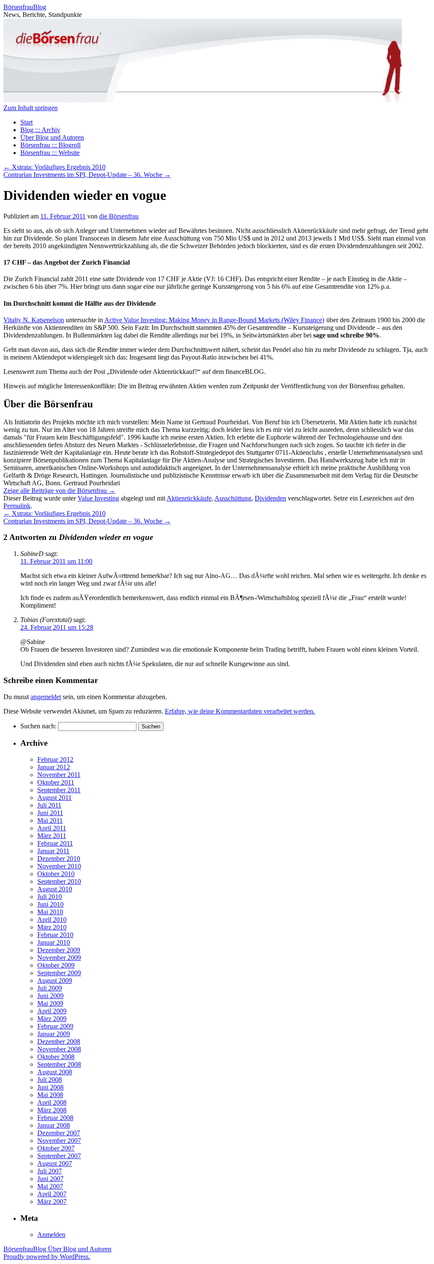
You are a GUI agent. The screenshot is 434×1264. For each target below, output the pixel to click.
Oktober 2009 (56, 965)
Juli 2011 (49, 805)
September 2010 (59, 881)
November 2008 (59, 1049)
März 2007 (52, 1201)
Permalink (17, 505)
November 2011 (59, 774)
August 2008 (54, 1072)
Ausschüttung (232, 498)
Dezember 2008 (58, 1041)
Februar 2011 (55, 843)
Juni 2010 (50, 904)
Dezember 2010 (58, 858)
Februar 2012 (55, 759)
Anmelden (51, 1234)
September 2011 (59, 790)
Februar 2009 (55, 1026)
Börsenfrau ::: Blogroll (50, 145)
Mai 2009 (50, 1003)
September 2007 (59, 1155)
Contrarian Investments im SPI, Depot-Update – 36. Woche (87, 174)
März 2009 (52, 1018)
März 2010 (52, 927)
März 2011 (51, 835)
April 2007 (52, 1194)
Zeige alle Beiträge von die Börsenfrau (59, 490)
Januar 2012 (53, 767)
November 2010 (59, 866)
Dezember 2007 (58, 1133)
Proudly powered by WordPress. (46, 1256)
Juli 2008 (49, 1079)
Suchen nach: (38, 726)
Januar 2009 (53, 1033)
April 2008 (52, 1102)
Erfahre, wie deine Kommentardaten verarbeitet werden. (240, 711)
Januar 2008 (53, 1125)
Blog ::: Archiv (40, 129)
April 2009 (52, 1011)
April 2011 (51, 828)
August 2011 (54, 797)
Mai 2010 (50, 912)
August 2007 (54, 1163)
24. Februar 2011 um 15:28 (56, 627)
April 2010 (52, 919)
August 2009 (54, 980)
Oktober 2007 (56, 1148)
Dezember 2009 (58, 950)
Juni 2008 (50, 1087)
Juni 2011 (50, 812)
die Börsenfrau (119, 216)
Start (26, 122)
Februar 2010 (55, 934)
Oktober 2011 (55, 782)
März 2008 (52, 1110)
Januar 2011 (53, 851)
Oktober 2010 (56, 873)
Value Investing (98, 498)
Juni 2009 (50, 995)
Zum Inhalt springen (30, 107)
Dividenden (270, 498)
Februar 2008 (55, 1117)
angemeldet (46, 696)
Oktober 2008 (56, 1056)
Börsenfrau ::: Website (50, 152)
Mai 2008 (50, 1094)
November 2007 (59, 1140)
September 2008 (59, 1064)
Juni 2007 (50, 1178)
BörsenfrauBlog (24, 7)
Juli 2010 (49, 896)
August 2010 (54, 889)
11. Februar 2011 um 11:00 (56, 561)
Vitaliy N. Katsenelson (33, 320)
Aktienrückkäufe (189, 498)
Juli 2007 (49, 1171)
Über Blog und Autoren (52, 137)
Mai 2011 (50, 820)
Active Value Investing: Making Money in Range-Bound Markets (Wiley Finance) (214, 320)
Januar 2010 (53, 942)
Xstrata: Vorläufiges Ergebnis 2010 (54, 167)
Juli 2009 (49, 988)
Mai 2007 (50, 1186)
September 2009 (59, 972)
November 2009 (59, 957)
